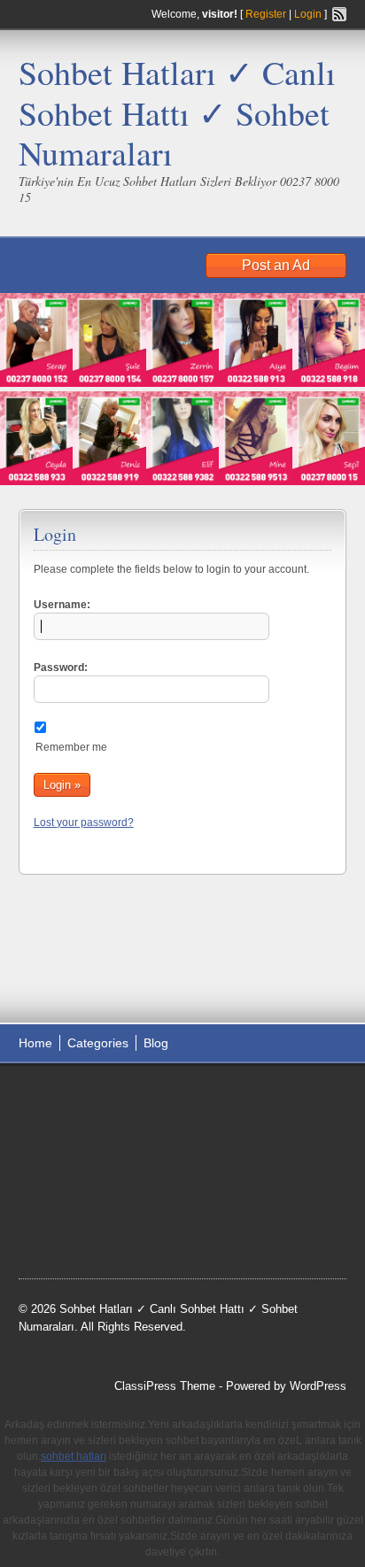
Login (308, 14)
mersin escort (70, 1231)
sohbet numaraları (83, 1164)
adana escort (68, 1098)
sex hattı (221, 1187)
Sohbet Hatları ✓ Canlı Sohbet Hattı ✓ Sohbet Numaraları (177, 112)
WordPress (318, 1386)
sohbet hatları (70, 1142)
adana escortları (156, 1098)
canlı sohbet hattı (150, 1120)
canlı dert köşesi (147, 1187)
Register (265, 14)
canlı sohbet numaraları (204, 1164)
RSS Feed (339, 14)
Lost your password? (84, 822)
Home (35, 1043)
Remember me (71, 747)
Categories (97, 1043)
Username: (62, 604)
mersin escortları (249, 1209)
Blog (156, 1043)
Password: (61, 667)
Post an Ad (276, 265)
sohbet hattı (65, 1120)
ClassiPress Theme (164, 1386)
